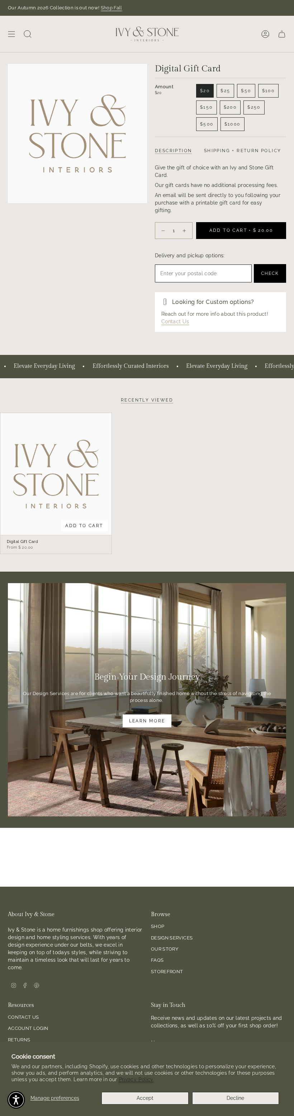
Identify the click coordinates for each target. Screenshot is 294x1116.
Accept (145, 1098)
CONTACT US (23, 1017)
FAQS (157, 960)
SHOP (157, 926)
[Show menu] (11, 34)
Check (270, 273)
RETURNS (19, 1039)
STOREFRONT (167, 971)
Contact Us (175, 321)
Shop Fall (111, 7)
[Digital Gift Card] (56, 474)
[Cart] (282, 34)
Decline (235, 1098)
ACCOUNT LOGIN (28, 1028)
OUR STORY (164, 949)
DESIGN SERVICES (172, 938)
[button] (16, 1100)
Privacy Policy (136, 1079)
